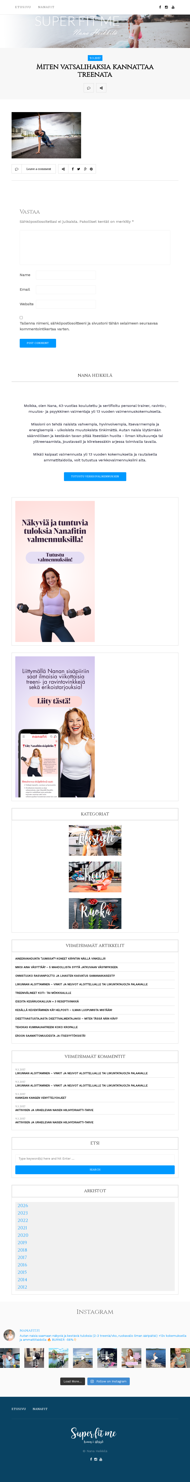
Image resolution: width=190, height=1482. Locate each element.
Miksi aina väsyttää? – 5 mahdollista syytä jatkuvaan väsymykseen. (66, 967)
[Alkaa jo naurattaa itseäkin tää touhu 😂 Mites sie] (83, 1358)
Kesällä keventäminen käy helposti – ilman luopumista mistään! (63, 1010)
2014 (22, 1280)
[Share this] (111, 87)
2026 (23, 1205)
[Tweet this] (121, 87)
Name (25, 275)
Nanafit (46, 7)
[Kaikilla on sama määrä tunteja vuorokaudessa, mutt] (107, 1358)
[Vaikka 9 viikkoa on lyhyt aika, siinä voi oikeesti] (180, 1358)
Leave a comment (38, 169)
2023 (23, 1213)
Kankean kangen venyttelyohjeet (40, 1097)
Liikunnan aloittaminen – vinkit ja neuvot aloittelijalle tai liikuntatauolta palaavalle (81, 984)
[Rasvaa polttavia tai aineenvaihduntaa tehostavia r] (10, 1358)
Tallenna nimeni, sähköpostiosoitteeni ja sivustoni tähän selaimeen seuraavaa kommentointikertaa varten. (89, 326)
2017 (22, 1257)
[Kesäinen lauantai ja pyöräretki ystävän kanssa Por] (58, 1358)
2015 (22, 1272)
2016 (22, 1265)
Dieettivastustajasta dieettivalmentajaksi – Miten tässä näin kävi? (66, 1018)
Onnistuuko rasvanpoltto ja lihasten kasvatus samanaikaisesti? (65, 975)
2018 (22, 1250)
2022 (23, 1220)
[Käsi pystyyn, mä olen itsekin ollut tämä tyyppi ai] (131, 1358)
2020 (23, 1235)
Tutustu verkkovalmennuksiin (95, 476)
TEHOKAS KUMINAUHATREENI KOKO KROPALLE (46, 1027)
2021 (22, 1228)
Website (27, 304)
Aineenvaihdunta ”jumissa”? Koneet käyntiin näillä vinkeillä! (60, 958)
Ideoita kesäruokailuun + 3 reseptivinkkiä (47, 1001)
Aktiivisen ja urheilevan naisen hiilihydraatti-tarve (54, 1110)
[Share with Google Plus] (132, 87)
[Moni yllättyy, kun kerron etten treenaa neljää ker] (34, 1358)
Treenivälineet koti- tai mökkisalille (43, 992)
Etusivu (23, 7)
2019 (22, 1243)
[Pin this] (142, 87)
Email (25, 289)
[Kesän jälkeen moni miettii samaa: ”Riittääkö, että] (156, 1358)
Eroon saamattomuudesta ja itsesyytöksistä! (50, 1035)
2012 (22, 1287)
